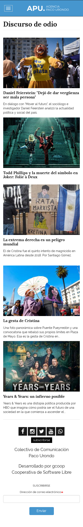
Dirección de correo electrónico (40, 492)
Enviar (41, 511)
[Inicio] (48, 8)
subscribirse (41, 440)
